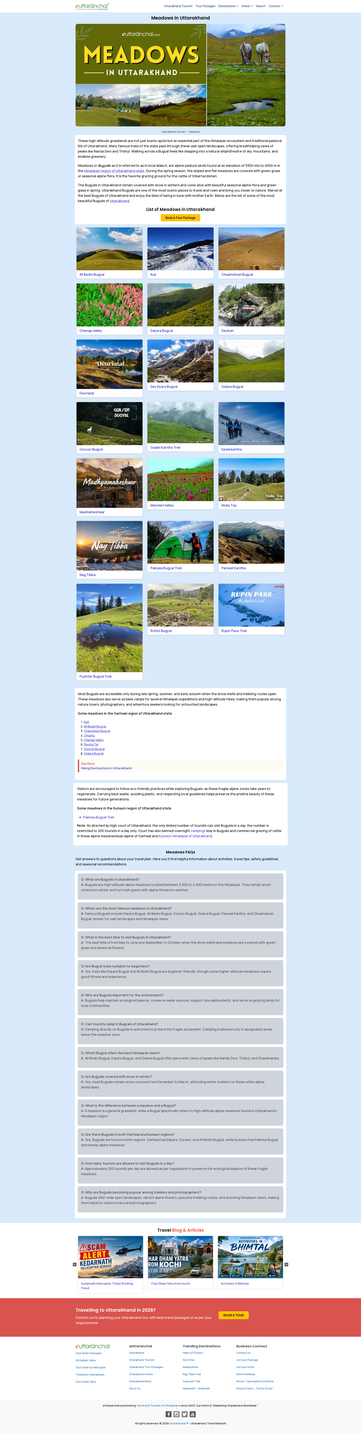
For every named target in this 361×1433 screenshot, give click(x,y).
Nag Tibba (88, 574)
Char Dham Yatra (86, 1381)
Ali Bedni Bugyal (92, 274)
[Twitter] (185, 1414)
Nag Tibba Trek (192, 1374)
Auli (153, 274)
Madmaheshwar (92, 512)
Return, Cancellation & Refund (254, 1381)
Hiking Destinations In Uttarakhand (106, 768)
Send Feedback (245, 1374)
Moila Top (229, 505)
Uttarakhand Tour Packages (146, 1367)
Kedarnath (189, 1388)
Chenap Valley (91, 330)
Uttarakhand (119, 201)
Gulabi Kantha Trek (165, 447)
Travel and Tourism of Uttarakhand (158, 1405)
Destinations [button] (227, 6)
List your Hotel (245, 1367)
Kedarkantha (231, 449)
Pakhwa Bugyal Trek (98, 817)
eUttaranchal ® (179, 1423)
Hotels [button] (246, 6)
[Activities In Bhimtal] (250, 1257)
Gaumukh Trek (191, 1381)
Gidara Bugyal (232, 386)
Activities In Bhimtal (235, 1283)
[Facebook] (168, 1414)
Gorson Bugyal (91, 449)
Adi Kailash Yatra (86, 1360)
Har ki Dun (189, 1360)
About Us (134, 1388)
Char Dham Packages (89, 1353)
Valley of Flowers (193, 1352)
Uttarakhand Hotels (141, 1374)
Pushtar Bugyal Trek (96, 676)
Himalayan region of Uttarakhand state (114, 170)
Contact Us (243, 1352)
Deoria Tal (91, 744)
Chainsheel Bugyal (97, 731)
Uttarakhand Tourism (178, 6)
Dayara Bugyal (161, 330)
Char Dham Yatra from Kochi (170, 1283)
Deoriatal (87, 393)
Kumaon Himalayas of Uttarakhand (185, 836)
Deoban (227, 330)
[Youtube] (193, 1414)
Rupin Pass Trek (234, 630)
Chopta (89, 735)
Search (261, 6)
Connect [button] (275, 6)
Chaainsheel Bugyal (237, 274)
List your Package (247, 1360)
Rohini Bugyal (161, 630)
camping (197, 830)
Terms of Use (264, 1388)
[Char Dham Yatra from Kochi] (180, 1257)
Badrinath (204, 1388)
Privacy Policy (244, 1388)
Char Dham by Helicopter (91, 1367)
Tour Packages (205, 6)
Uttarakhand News (140, 1381)
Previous (75, 1264)
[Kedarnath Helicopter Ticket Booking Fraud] (110, 1257)
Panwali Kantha (233, 568)
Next (286, 1264)
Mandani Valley (162, 505)
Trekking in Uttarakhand (90, 1374)
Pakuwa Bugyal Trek (166, 568)
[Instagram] (177, 1414)
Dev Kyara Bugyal (163, 386)
